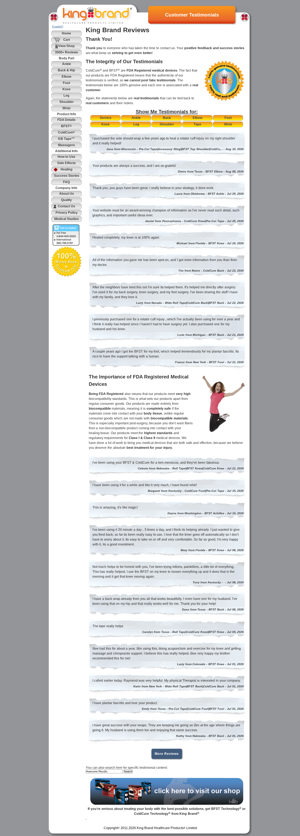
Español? (57, 26)
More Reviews (167, 753)
